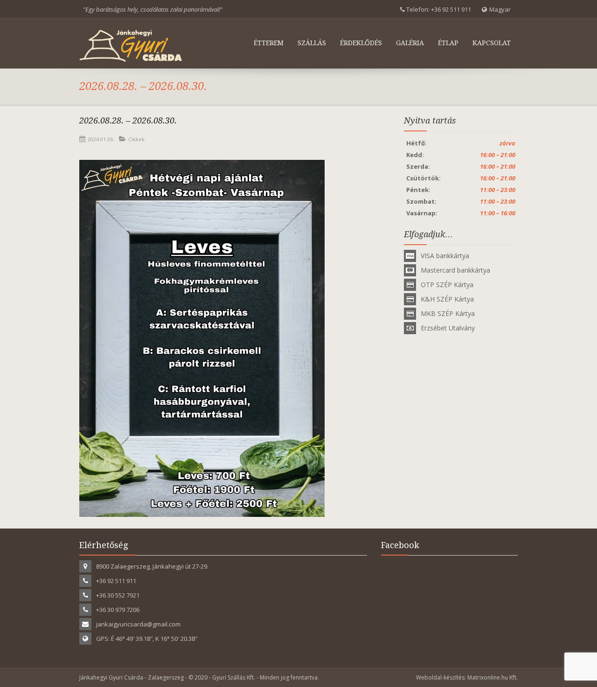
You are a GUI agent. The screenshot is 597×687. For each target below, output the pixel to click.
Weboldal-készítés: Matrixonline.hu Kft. (467, 677)
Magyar (500, 9)
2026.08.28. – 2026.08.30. (128, 120)
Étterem (269, 43)
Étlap (448, 43)
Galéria (410, 43)
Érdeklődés (361, 43)
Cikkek (136, 139)
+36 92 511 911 (451, 9)
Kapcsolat (491, 43)
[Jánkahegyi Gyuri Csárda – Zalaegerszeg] (130, 45)
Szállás (312, 43)
